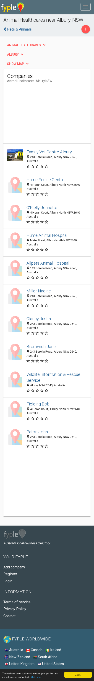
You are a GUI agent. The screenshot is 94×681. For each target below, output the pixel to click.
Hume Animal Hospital (47, 235)
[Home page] (12, 7)
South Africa (47, 657)
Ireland (55, 650)
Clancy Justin (38, 318)
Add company (14, 567)
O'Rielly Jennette (41, 207)
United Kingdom (21, 664)
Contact (9, 616)
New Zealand (19, 657)
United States (52, 664)
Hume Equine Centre (45, 179)
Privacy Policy (14, 609)
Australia (15, 650)
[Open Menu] (86, 7)
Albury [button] (13, 54)
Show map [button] (15, 64)
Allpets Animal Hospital (47, 263)
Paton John (37, 431)
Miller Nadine (38, 291)
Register (10, 574)
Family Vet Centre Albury (49, 152)
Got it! (78, 674)
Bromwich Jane (41, 346)
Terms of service (17, 602)
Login (7, 581)
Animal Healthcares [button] (24, 45)
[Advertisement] (41, 114)
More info (36, 677)
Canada (36, 650)
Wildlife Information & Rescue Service (53, 377)
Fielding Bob (38, 404)
